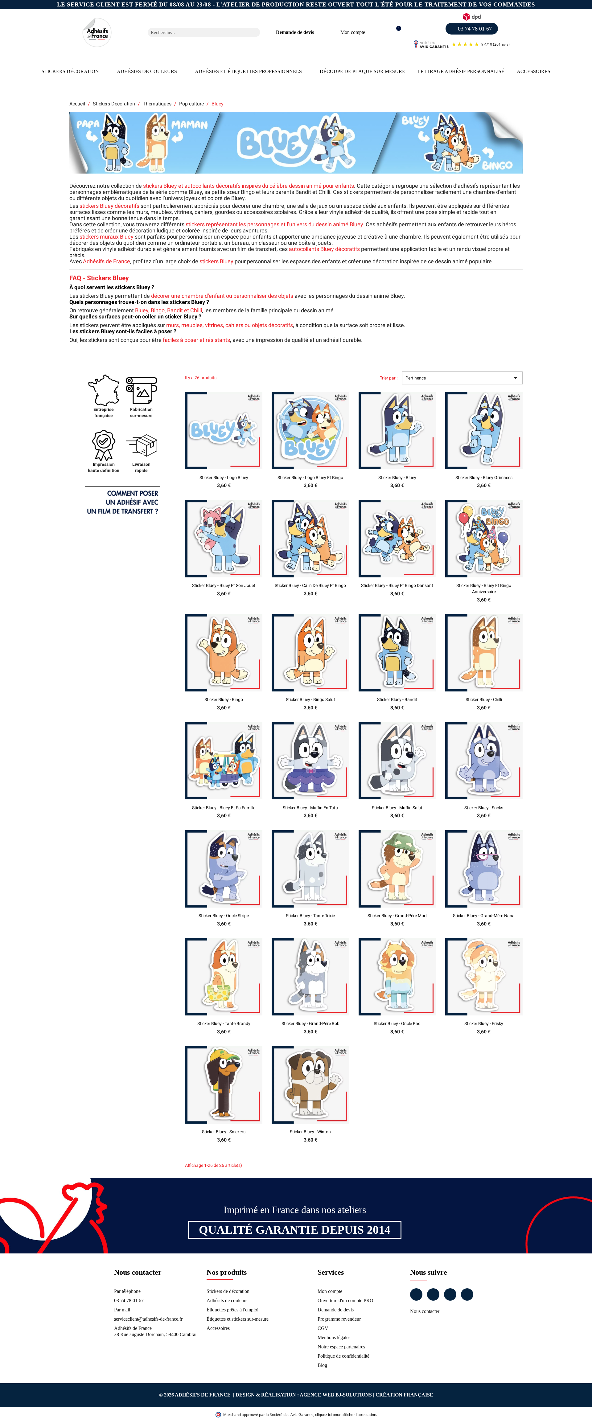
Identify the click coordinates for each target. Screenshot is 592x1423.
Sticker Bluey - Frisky (483, 1023)
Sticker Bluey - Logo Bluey (223, 477)
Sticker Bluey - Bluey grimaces (483, 477)
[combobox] (196, 32)
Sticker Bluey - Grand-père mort (397, 915)
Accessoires (533, 71)
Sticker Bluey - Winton (310, 1131)
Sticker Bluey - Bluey (397, 477)
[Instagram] (433, 1294)
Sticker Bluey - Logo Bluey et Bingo (310, 477)
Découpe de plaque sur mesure (362, 71)
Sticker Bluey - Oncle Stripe (224, 915)
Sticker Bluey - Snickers (223, 1131)
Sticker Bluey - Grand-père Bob (310, 1023)
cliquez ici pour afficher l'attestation (345, 1414)
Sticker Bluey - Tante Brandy (223, 1023)
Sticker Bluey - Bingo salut (310, 699)
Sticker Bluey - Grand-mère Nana (484, 915)
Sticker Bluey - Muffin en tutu (310, 807)
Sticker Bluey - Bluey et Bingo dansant (397, 585)
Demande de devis (295, 32)
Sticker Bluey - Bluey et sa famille (223, 807)
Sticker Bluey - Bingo (223, 699)
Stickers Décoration (70, 71)
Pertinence (462, 378)
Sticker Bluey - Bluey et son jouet (223, 585)
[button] (395, 32)
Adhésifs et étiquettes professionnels (248, 71)
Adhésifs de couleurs (147, 71)
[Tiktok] (467, 1294)
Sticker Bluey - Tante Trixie (310, 915)
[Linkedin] (450, 1294)
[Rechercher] (255, 32)
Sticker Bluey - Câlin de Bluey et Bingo (310, 585)
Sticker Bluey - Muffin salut (397, 807)
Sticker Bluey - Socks (483, 807)
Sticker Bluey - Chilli (484, 699)
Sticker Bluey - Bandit (397, 699)
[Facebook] (416, 1294)
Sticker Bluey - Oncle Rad (397, 1023)
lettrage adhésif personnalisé (460, 71)
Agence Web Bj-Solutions (336, 1394)
